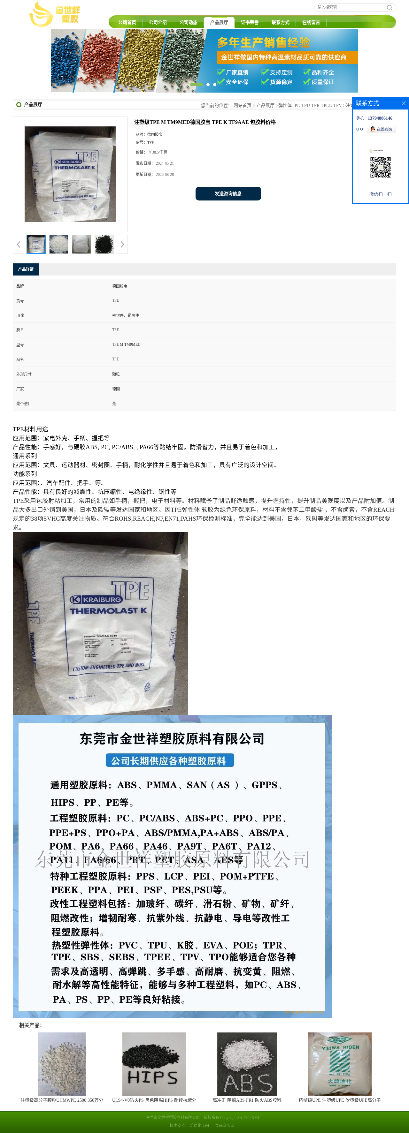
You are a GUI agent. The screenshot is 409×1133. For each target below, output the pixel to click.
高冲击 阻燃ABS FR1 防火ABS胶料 (247, 1100)
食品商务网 (224, 1125)
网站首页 (242, 105)
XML (255, 1117)
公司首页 (127, 22)
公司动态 (188, 22)
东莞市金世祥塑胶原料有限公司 (173, 1117)
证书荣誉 (250, 22)
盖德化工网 (199, 1125)
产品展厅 (219, 22)
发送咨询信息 (228, 193)
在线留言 (311, 22)
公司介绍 (158, 22)
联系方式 (280, 22)
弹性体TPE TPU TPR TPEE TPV (310, 105)
